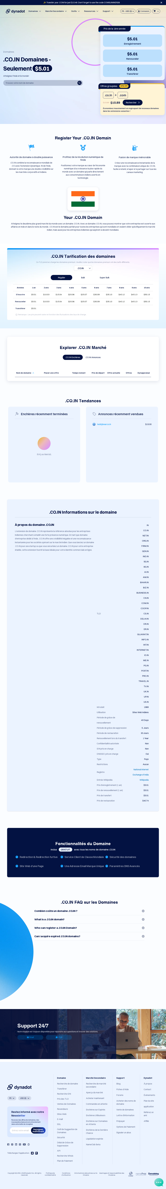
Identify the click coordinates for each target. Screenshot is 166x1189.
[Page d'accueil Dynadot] (15, 11)
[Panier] (156, 11)
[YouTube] (24, 1144)
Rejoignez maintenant (38, 1130)
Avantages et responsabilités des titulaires (111, 1174)
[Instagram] (12, 1144)
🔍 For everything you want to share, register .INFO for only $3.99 (81, 2)
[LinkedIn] (16, 1144)
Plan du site (149, 1100)
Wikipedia (144, 780)
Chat (60, 1037)
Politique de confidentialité (50, 1174)
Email (31, 1037)
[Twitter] (20, 1144)
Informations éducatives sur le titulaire (85, 1174)
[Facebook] (8, 1144)
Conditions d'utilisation (66, 1174)
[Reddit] (29, 1144)
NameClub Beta (93, 1144)
